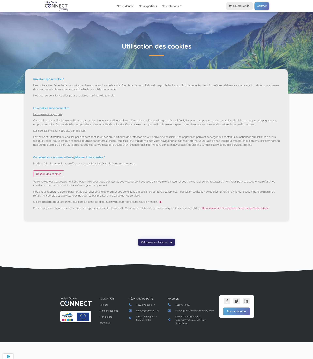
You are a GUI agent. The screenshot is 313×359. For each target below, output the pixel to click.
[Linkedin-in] (246, 301)
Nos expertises (148, 6)
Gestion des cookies (48, 174)
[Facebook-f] (227, 301)
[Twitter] (236, 301)
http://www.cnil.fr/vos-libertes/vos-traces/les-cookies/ (235, 208)
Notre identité (125, 6)
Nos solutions (170, 6)
